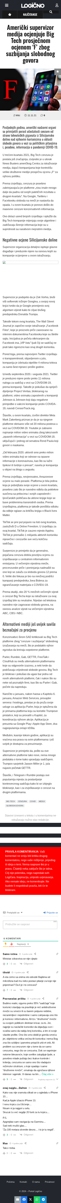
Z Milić (17, 115)
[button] (6, 5)
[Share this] (24, 1199)
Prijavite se (52, 912)
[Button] (9, 15)
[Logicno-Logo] (33, 5)
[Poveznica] (56, 5)
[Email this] (17, 1199)
